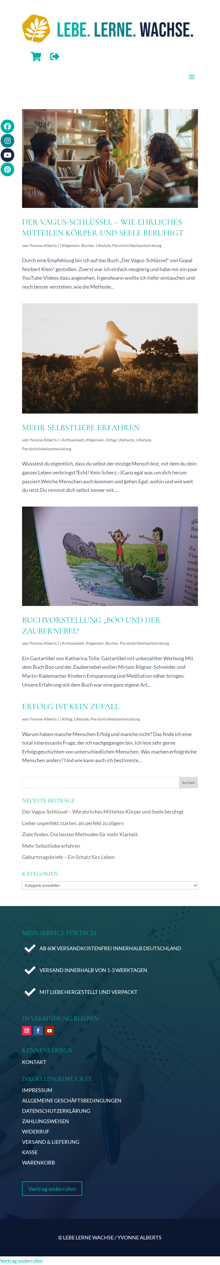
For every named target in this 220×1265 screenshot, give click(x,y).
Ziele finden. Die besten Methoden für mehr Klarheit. (80, 834)
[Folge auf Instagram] (26, 1030)
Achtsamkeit (73, 439)
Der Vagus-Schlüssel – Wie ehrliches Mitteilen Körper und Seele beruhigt (103, 811)
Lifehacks (126, 439)
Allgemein (71, 245)
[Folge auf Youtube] (49, 1030)
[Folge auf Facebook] (38, 1030)
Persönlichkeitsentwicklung (137, 245)
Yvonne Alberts (43, 245)
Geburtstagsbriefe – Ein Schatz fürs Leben (68, 857)
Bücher (87, 245)
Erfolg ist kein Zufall (70, 706)
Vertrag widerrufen (52, 1188)
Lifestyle (103, 245)
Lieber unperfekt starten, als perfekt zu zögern (73, 823)
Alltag (110, 439)
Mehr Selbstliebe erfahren (81, 427)
